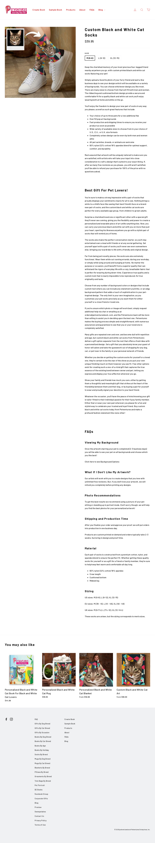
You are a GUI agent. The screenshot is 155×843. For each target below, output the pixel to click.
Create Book (38, 9)
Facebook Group (41, 794)
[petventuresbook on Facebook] (6, 719)
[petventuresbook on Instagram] (11, 719)
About (82, 9)
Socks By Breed (41, 754)
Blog (100, 9)
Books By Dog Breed (43, 737)
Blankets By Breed (42, 768)
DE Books (38, 790)
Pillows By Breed (42, 772)
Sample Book (55, 9)
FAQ (36, 719)
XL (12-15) (114, 58)
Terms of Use (40, 825)
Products (70, 9)
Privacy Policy (40, 820)
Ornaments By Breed (43, 776)
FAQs (91, 9)
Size (87, 53)
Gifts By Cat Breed (42, 728)
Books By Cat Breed (43, 741)
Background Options (110, 461)
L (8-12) (101, 58)
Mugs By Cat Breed (42, 763)
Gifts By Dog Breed (42, 724)
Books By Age (40, 746)
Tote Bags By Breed (43, 781)
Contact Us (39, 816)
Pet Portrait (40, 785)
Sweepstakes (40, 811)
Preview (38, 807)
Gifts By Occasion (42, 732)
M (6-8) (90, 58)
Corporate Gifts (41, 798)
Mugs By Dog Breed (42, 759)
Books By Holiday (42, 750)
